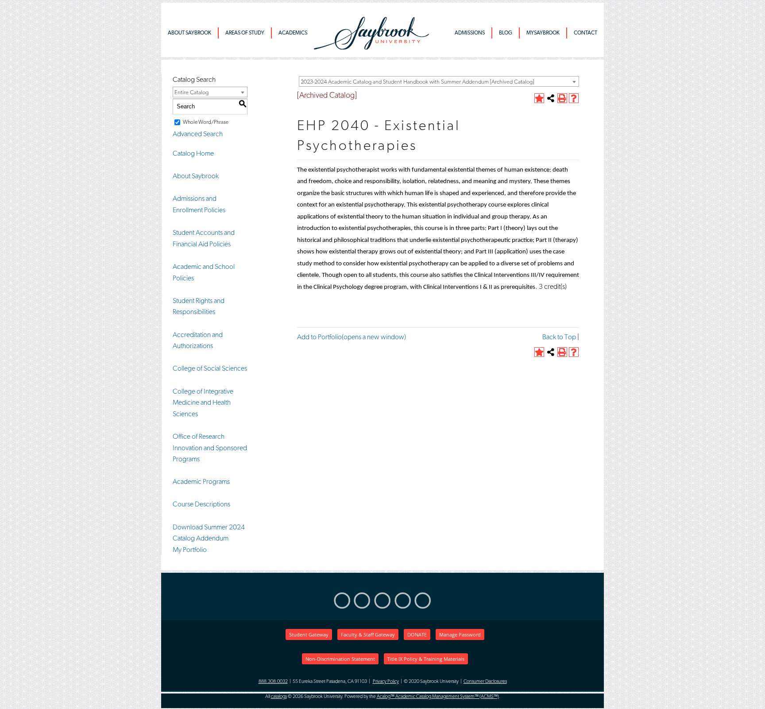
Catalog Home (193, 153)
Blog (505, 33)
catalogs (279, 696)
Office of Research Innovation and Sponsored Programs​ (210, 447)
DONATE (417, 634)
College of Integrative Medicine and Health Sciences (203, 402)
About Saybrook (189, 33)
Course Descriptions (201, 504)
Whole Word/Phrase (205, 122)
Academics (292, 33)
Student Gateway (308, 634)
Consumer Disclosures (485, 681)
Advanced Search (198, 134)
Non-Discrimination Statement (340, 658)
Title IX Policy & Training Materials (425, 658)
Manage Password (460, 634)
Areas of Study (244, 33)
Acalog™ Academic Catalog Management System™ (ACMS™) (438, 696)
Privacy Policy (386, 681)
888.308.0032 (273, 681)
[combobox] (439, 81)
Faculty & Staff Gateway (368, 634)
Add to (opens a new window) (351, 337)
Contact (585, 33)
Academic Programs (201, 481)
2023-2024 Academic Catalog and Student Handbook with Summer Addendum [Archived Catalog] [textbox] (417, 81)
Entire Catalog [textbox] (191, 92)
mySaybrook (543, 33)
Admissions (470, 33)
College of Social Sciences (210, 368)
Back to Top (559, 337)
